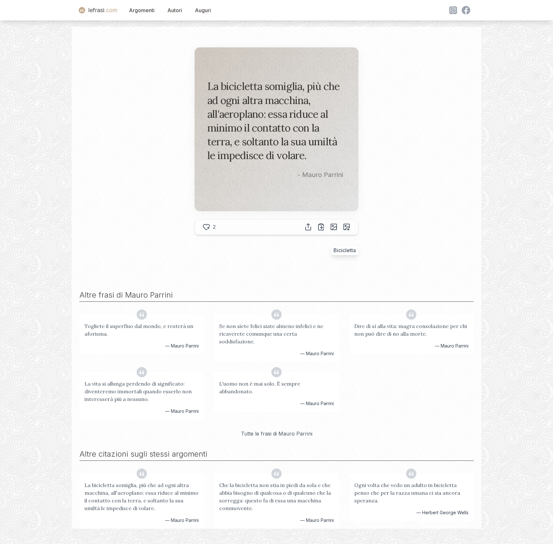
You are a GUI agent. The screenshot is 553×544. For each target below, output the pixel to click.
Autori (174, 10)
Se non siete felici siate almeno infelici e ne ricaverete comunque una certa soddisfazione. (271, 334)
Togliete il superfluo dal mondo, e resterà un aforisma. (138, 330)
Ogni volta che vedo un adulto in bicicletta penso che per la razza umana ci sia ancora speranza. (407, 493)
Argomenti (142, 10)
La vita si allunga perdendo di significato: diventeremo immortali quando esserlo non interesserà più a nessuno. (138, 391)
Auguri (203, 10)
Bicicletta (344, 250)
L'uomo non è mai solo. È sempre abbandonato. (259, 387)
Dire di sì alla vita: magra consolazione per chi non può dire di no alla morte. (410, 330)
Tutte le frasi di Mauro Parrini (276, 433)
